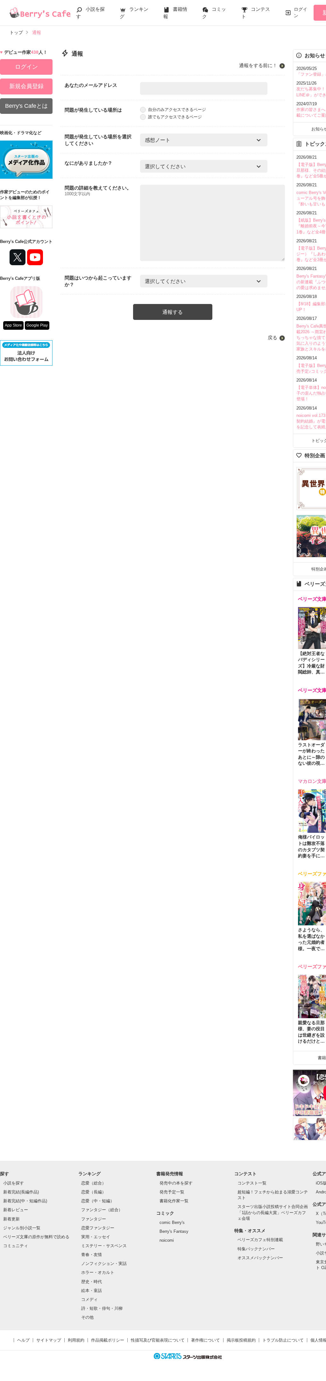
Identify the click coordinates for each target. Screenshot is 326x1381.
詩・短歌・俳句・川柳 (102, 1308)
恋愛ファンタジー (97, 1228)
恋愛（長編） (93, 1192)
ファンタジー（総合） (102, 1209)
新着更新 (11, 1219)
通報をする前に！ (258, 65)
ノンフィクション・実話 (104, 1263)
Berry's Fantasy (173, 1231)
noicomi (166, 1240)
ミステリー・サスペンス (104, 1245)
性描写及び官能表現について (158, 1340)
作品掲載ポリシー (107, 1340)
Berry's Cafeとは (26, 106)
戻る (272, 337)
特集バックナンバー (256, 1248)
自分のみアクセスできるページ (177, 109)
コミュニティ (15, 1245)
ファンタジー (93, 1219)
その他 (87, 1317)
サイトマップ (48, 1340)
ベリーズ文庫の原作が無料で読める (36, 1236)
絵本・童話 (91, 1290)
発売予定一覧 (171, 1192)
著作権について (205, 1340)
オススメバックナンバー (260, 1257)
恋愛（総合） (93, 1183)
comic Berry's (172, 1222)
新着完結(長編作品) (21, 1192)
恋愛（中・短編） (97, 1200)
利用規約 (76, 1340)
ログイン (300, 12)
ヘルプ (23, 1340)
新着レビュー (15, 1209)
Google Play (37, 325)
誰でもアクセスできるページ (175, 116)
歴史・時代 (91, 1281)
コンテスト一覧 (251, 1183)
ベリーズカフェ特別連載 (260, 1239)
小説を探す (13, 1183)
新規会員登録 (26, 86)
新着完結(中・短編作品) (25, 1200)
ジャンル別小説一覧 (21, 1228)
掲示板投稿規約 (241, 1340)
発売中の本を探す (176, 1183)
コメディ (89, 1299)
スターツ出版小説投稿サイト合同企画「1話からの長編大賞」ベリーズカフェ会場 (272, 1212)
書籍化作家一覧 (173, 1200)
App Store (13, 325)
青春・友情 (91, 1254)
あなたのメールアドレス (91, 85)
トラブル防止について (283, 1340)
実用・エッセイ (95, 1236)
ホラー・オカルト (97, 1272)
